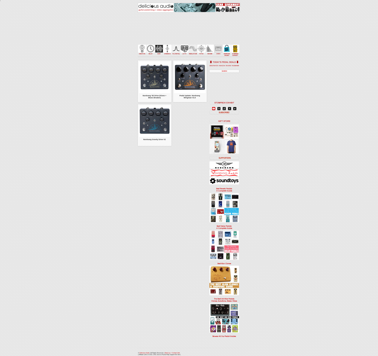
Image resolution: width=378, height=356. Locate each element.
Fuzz (158, 49)
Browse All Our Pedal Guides (224, 336)
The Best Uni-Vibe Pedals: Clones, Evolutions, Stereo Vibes (224, 300)
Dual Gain (158, 54)
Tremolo (192, 52)
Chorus (192, 46)
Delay (150, 48)
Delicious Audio (144, 353)
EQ (176, 48)
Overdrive (158, 51)
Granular (218, 49)
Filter (175, 50)
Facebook (235, 52)
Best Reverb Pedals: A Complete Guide (224, 190)
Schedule (235, 50)
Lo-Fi (184, 49)
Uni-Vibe (193, 54)
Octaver (201, 52)
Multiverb (209, 47)
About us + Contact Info (172, 353)
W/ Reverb (150, 52)
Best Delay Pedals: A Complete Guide (224, 227)
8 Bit (184, 51)
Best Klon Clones (224, 263)
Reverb (209, 49)
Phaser (192, 50)
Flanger (192, 48)
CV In (218, 47)
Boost (167, 48)
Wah (176, 52)
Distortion (159, 47)
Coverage (235, 48)
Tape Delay (150, 50)
